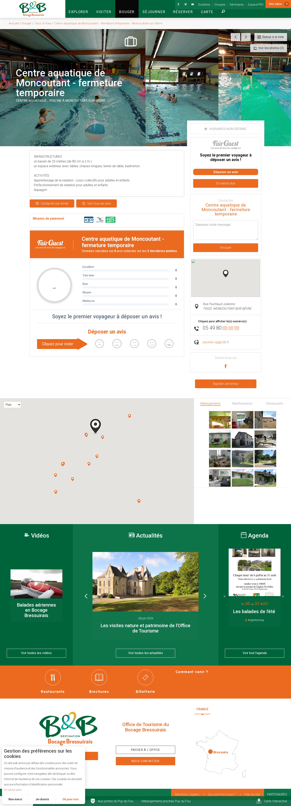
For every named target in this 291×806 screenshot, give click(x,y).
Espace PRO (255, 4)
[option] (145, 595)
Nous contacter (146, 761)
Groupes (219, 4)
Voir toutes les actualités (145, 653)
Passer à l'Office (145, 749)
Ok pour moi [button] (71, 799)
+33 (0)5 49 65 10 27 (145, 739)
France (202, 709)
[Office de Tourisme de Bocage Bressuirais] (68, 728)
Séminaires (237, 4)
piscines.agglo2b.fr (216, 342)
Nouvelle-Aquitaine (232, 709)
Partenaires (277, 794)
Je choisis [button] (42, 799)
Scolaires (204, 4)
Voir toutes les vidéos (36, 653)
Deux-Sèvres (222, 719)
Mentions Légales (187, 794)
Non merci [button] (15, 799)
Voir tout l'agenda (255, 653)
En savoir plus (13, 789)
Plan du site (252, 794)
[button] (78, 9)
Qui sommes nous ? (222, 794)
